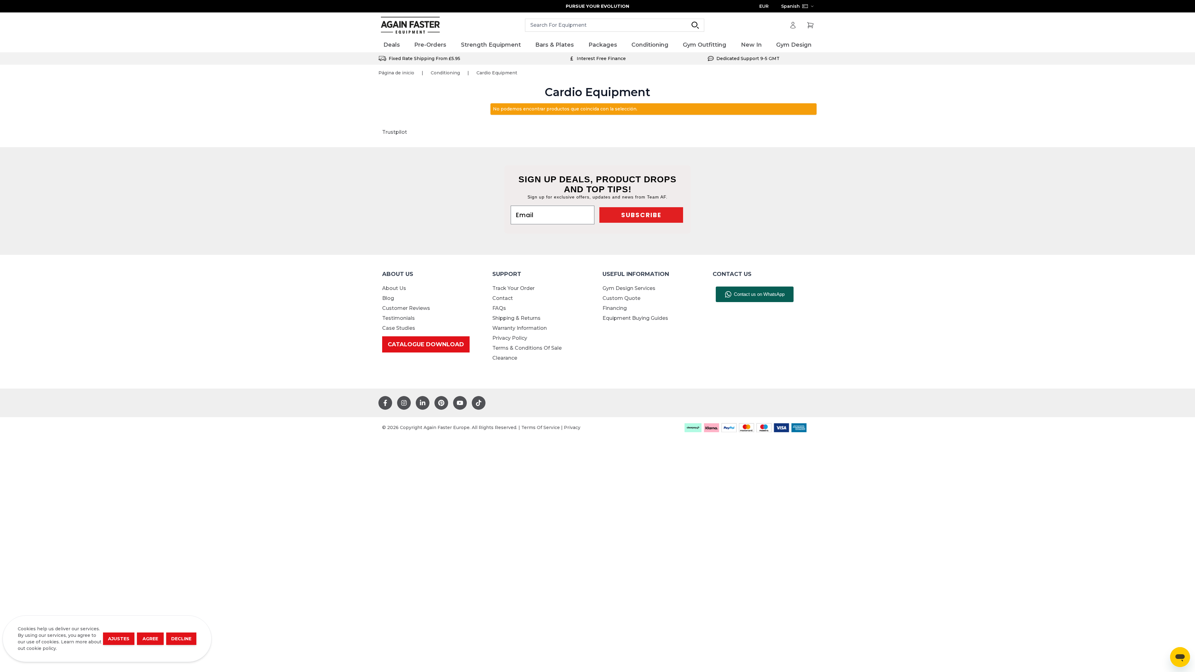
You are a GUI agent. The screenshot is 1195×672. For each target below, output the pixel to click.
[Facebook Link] (385, 403)
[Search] (695, 25)
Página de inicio (396, 73)
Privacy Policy (509, 338)
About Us (394, 288)
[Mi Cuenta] (793, 25)
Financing (614, 308)
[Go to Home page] (410, 25)
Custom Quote (621, 298)
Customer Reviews (406, 308)
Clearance (504, 358)
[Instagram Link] (404, 403)
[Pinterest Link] (441, 403)
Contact (502, 298)
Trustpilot (394, 132)
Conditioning (445, 73)
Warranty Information (519, 328)
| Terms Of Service (539, 427)
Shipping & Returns (516, 318)
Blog (388, 298)
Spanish (790, 6)
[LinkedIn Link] (422, 403)
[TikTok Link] (478, 403)
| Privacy (570, 427)
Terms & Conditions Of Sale (527, 348)
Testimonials (398, 318)
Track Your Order (513, 288)
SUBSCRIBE (641, 215)
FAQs (499, 308)
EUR (764, 6)
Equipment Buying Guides (635, 318)
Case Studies (398, 328)
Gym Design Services (628, 288)
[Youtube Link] (460, 403)
